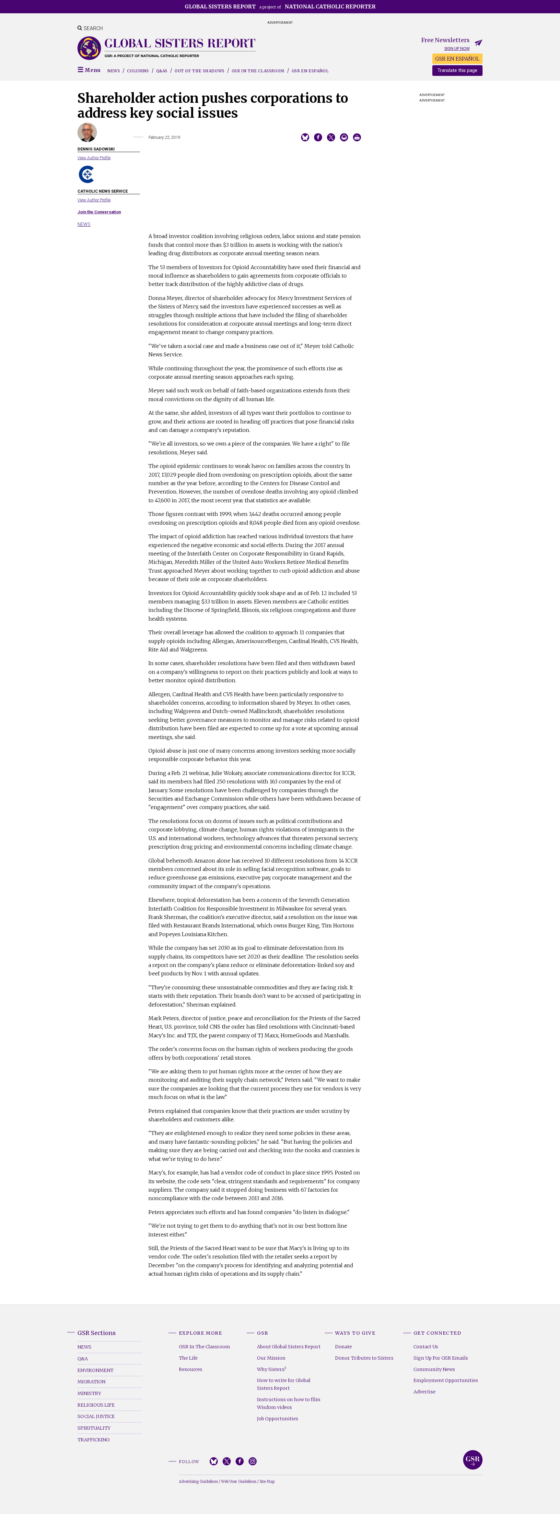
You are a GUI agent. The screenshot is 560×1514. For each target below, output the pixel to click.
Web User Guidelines (238, 1481)
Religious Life (96, 1405)
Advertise (425, 1392)
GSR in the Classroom (258, 70)
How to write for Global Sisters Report (283, 1384)
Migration (91, 1382)
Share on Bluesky (305, 137)
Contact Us (426, 1347)
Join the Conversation (99, 211)
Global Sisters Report (473, 1460)
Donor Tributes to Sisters (364, 1358)
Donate (343, 1347)
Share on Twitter (331, 137)
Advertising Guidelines (198, 1481)
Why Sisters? (271, 1369)
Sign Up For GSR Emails (441, 1358)
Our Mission (271, 1358)
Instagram (253, 1461)
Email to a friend (344, 137)
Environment (95, 1370)
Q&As (162, 70)
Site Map (267, 1481)
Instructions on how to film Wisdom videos (289, 1403)
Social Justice (96, 1416)
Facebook (240, 1461)
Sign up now (457, 48)
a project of (280, 6)
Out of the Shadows (200, 70)
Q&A (82, 1359)
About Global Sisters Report (289, 1347)
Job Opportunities (277, 1419)
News (113, 70)
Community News (434, 1369)
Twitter (227, 1461)
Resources (190, 1369)
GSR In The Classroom (204, 1347)
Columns (138, 70)
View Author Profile (94, 157)
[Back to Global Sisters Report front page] (166, 48)
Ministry (89, 1393)
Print (357, 137)
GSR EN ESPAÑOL (457, 58)
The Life (188, 1358)
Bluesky (214, 1461)
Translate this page (457, 70)
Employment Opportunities (446, 1380)
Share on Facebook (318, 137)
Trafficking (93, 1440)
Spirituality (94, 1428)
